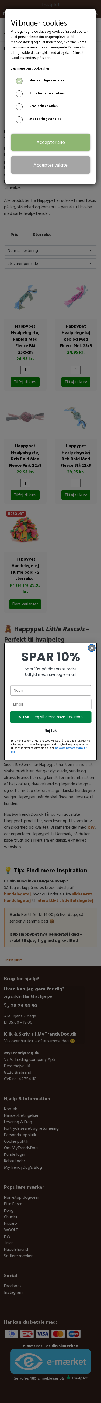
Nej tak (50, 730)
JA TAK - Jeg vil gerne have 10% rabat (50, 716)
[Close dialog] (91, 647)
